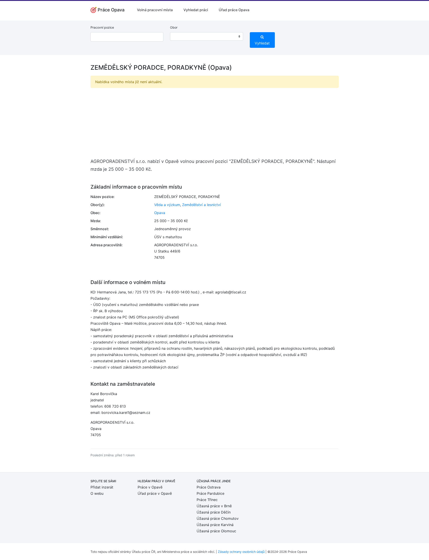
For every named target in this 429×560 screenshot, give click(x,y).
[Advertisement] (214, 122)
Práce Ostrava (209, 487)
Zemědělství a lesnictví (201, 204)
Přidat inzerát (101, 487)
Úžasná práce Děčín (214, 512)
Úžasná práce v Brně (214, 506)
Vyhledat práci (195, 10)
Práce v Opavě (150, 487)
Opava (159, 213)
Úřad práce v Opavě (155, 493)
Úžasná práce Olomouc (216, 531)
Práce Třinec (207, 499)
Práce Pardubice (210, 493)
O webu (96, 493)
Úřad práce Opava (234, 10)
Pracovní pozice (102, 27)
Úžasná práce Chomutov (218, 518)
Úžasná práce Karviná (215, 524)
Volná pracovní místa (155, 10)
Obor (173, 27)
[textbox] (179, 36)
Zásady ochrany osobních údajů (241, 552)
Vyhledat (262, 43)
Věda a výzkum (167, 204)
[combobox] (206, 36)
